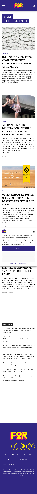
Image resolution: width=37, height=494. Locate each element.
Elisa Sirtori (5, 156)
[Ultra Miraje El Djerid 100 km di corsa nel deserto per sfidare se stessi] (18, 176)
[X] (31, 446)
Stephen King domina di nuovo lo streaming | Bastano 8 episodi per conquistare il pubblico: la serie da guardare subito (19, 330)
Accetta (18, 248)
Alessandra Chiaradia (7, 87)
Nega (18, 254)
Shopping (5, 53)
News (3, 191)
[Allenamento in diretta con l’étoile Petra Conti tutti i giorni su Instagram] (18, 106)
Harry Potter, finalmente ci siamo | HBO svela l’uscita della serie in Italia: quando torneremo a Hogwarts (19, 364)
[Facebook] (14, 446)
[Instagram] (23, 446)
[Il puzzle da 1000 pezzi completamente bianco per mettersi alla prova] (18, 38)
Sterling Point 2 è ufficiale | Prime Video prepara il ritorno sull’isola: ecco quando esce (18, 370)
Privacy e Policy (23, 263)
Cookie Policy (12, 263)
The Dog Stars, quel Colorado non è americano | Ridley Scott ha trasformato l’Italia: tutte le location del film (18, 339)
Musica (4, 121)
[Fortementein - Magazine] (18, 6)
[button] (34, 232)
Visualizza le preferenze (18, 260)
